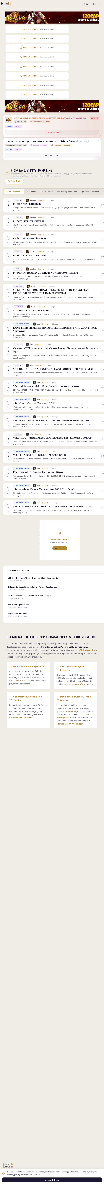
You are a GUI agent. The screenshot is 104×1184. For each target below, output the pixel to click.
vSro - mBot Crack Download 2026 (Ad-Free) (43, 489)
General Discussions (19, 718)
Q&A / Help (48, 192)
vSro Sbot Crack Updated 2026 (34, 403)
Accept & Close (52, 1180)
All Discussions (15, 192)
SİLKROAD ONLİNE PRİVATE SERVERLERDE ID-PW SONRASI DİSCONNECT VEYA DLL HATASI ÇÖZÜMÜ (51, 291)
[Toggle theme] (94, 4)
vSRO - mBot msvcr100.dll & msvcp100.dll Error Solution (52, 506)
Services (72, 711)
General (33, 192)
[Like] (8, 201)
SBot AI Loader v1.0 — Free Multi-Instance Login (46, 386)
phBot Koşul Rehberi (27, 204)
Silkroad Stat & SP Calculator (69, 724)
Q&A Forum (18, 681)
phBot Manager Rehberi (29, 238)
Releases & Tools (78, 684)
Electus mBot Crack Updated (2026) (38, 472)
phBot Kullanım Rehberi (30, 255)
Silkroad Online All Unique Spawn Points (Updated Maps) (53, 369)
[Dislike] (8, 208)
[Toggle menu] (100, 4)
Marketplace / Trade (69, 192)
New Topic (16, 181)
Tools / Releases (92, 192)
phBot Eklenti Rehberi (28, 221)
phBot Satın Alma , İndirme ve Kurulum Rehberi (45, 273)
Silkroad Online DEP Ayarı (31, 310)
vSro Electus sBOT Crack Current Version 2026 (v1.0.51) (51, 420)
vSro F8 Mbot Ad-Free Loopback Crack (39, 455)
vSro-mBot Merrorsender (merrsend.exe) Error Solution (52, 437)
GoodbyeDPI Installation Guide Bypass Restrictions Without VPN (55, 350)
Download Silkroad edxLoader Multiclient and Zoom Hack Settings (55, 329)
